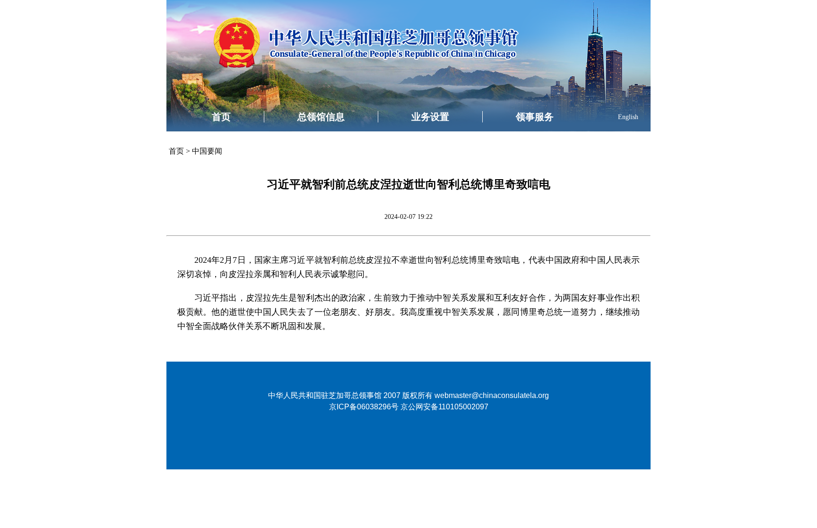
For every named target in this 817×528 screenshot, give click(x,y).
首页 (221, 117)
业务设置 (430, 117)
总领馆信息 (321, 117)
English (628, 117)
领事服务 (535, 117)
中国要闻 (207, 151)
